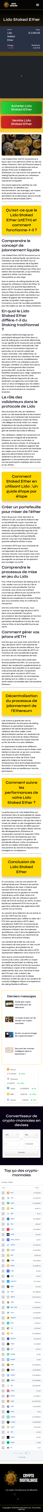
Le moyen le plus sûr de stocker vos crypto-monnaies (25, 1021)
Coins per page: (18, 1453)
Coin (3, 1188)
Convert (21, 1152)
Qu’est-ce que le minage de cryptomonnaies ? (26, 1034)
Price (37, 1188)
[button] (37, 4)
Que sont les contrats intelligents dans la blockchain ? (24, 1051)
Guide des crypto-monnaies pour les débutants (23, 1005)
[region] (21, 1495)
